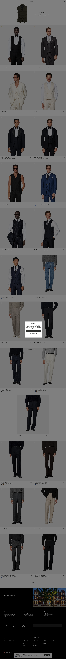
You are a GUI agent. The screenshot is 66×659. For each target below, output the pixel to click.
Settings (33, 335)
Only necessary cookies (33, 333)
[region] (33, 329)
